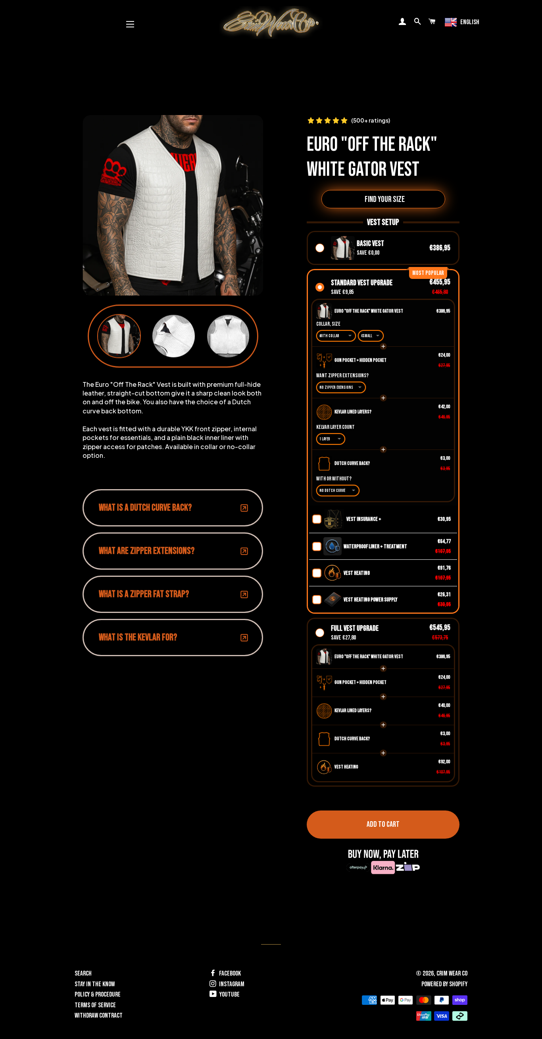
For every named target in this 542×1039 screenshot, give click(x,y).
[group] (119, 336)
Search (83, 974)
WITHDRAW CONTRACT (99, 1016)
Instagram (231, 984)
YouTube (229, 995)
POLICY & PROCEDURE (98, 995)
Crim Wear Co (451, 974)
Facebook (229, 974)
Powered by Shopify (444, 984)
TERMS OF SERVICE (95, 1005)
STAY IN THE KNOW (95, 984)
